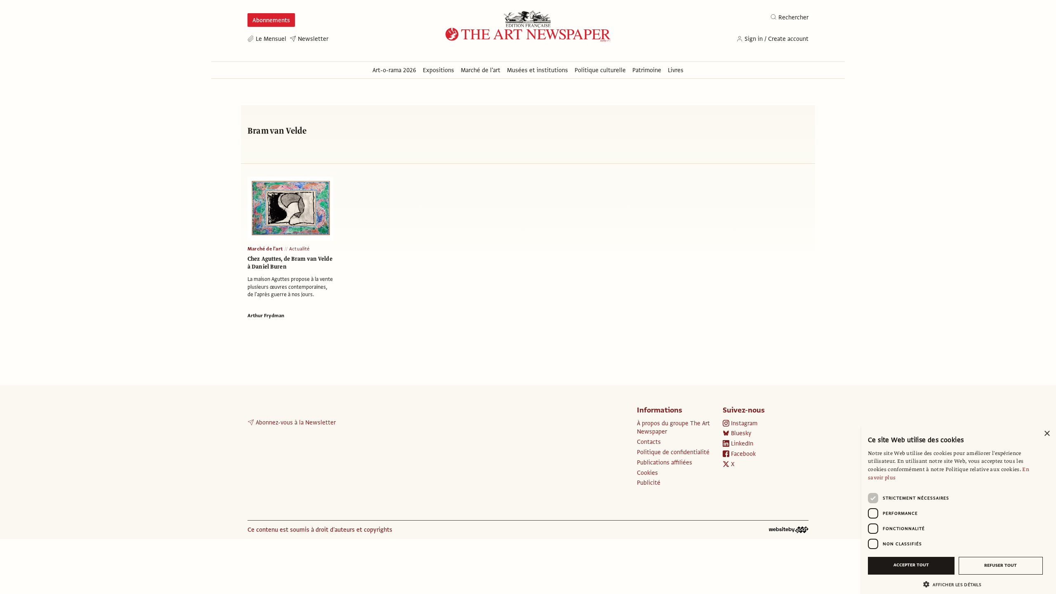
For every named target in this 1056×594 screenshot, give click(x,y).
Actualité (299, 248)
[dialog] (958, 509)
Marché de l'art (265, 248)
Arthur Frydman (266, 315)
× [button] (1047, 434)
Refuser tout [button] (1000, 565)
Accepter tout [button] (911, 565)
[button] (955, 584)
